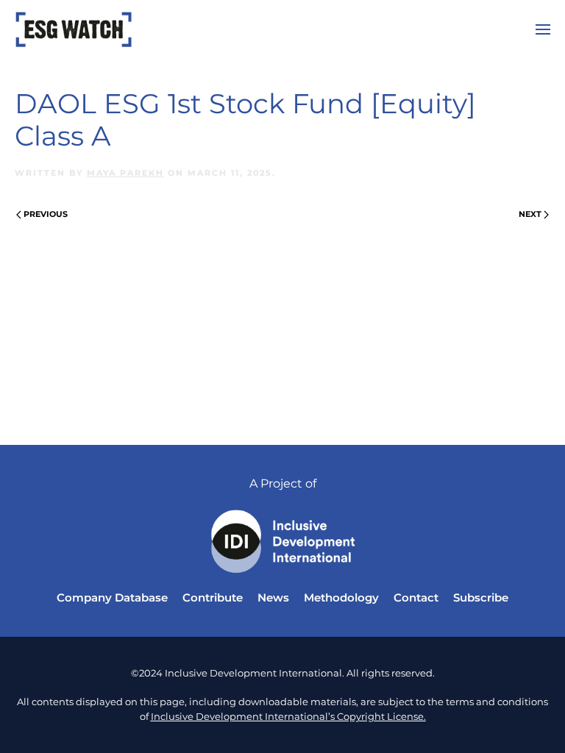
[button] (543, 29)
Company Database (112, 597)
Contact (416, 597)
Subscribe (480, 597)
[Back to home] (73, 29)
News (273, 597)
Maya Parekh (125, 173)
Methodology (341, 597)
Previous (46, 214)
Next (530, 214)
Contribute (212, 597)
